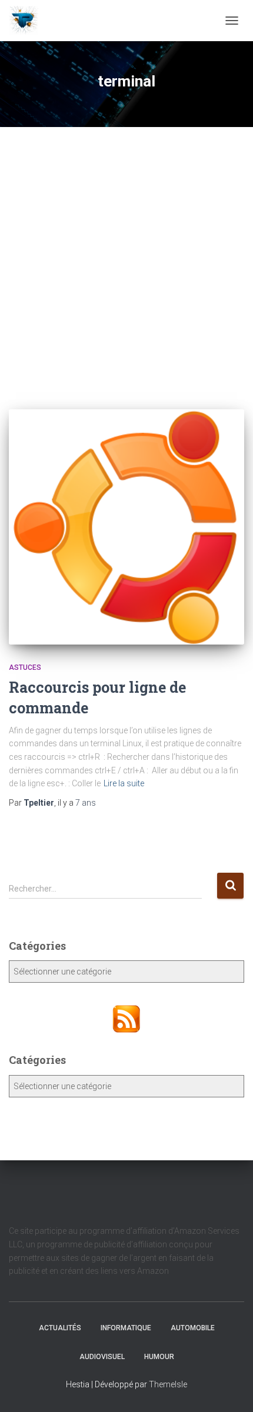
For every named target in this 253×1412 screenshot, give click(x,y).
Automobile (193, 1328)
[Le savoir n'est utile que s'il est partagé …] (28, 20)
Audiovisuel (102, 1357)
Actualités (60, 1328)
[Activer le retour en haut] (230, 1388)
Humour (159, 1357)
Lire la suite (124, 783)
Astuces (25, 667)
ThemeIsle (168, 1384)
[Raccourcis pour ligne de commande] (126, 527)
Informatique (126, 1328)
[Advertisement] (126, 259)
